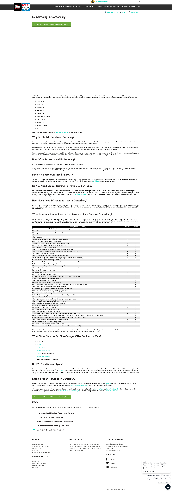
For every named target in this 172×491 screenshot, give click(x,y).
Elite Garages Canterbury (79, 385)
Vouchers (124, 12)
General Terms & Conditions (114, 444)
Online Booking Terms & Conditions (117, 446)
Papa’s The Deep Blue (112, 389)
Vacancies (35, 467)
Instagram (114, 467)
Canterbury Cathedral (111, 391)
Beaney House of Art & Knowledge (68, 391)
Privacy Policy (110, 448)
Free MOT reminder (38, 465)
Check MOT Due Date (39, 463)
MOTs (39, 344)
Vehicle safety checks (43, 350)
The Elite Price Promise (101, 1)
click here (96, 181)
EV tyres (61, 370)
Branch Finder (134, 12)
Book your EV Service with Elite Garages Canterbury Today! (53, 24)
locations (108, 383)
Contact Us (35, 461)
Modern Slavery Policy (113, 450)
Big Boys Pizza (98, 389)
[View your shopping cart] (139, 7)
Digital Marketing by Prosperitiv (116, 489)
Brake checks (41, 347)
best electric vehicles (62, 132)
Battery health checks (43, 356)
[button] (86, 413)
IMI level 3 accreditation (79, 194)
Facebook (114, 459)
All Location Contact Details (41, 452)
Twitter (113, 463)
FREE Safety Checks (112, 12)
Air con (39, 353)
